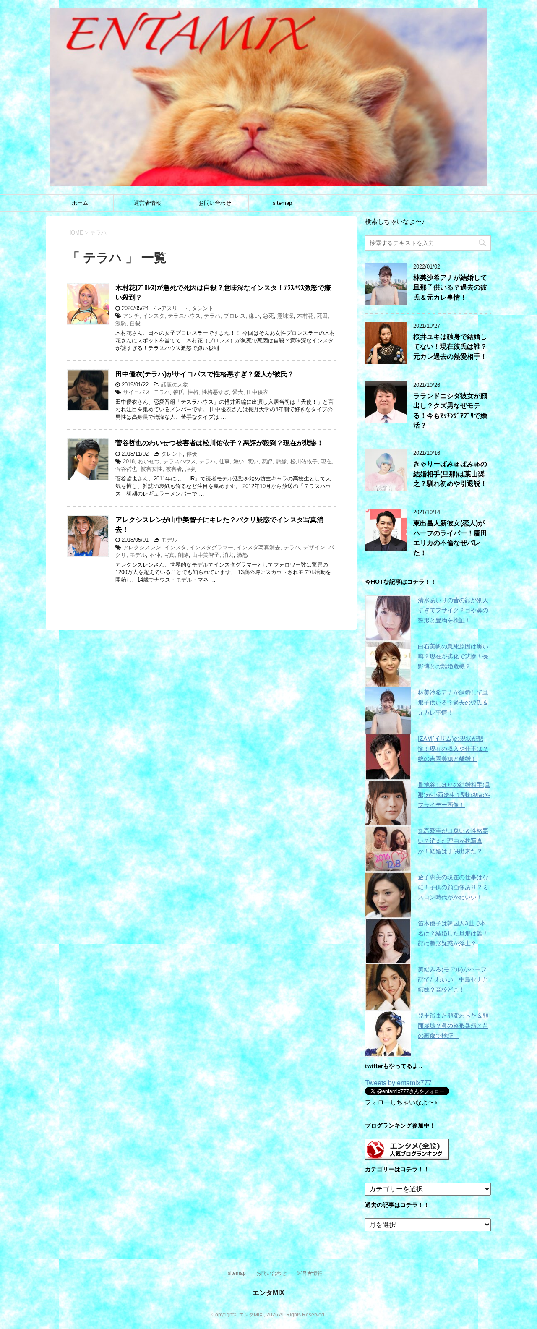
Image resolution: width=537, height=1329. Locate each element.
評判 (190, 469)
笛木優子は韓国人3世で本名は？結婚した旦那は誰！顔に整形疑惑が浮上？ (453, 933)
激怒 (120, 323)
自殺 (135, 323)
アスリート (174, 308)
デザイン (314, 547)
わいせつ (149, 461)
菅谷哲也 (126, 469)
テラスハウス (184, 316)
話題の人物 (174, 384)
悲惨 (281, 461)
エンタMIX (268, 1292)
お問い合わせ (214, 203)
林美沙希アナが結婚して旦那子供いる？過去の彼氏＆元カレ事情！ (450, 287)
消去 (228, 555)
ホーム (80, 203)
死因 (322, 316)
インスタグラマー (211, 547)
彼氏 (178, 392)
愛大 (237, 392)
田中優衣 (257, 392)
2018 (129, 461)
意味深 (285, 316)
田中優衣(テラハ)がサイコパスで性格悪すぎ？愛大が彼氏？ (204, 374)
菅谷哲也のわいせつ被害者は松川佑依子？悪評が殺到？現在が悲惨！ (219, 442)
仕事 (224, 461)
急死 (268, 316)
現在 (326, 461)
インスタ (153, 316)
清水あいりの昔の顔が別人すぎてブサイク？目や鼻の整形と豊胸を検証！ (453, 610)
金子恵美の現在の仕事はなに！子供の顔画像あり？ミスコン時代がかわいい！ (453, 887)
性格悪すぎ (215, 392)
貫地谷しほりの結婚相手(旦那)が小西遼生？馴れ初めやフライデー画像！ (454, 794)
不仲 (154, 555)
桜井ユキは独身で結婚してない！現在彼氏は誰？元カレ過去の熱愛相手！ (450, 346)
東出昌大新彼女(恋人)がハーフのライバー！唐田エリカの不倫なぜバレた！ (450, 538)
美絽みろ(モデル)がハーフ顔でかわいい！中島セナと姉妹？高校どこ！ (453, 979)
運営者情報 (147, 203)
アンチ (131, 316)
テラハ (212, 316)
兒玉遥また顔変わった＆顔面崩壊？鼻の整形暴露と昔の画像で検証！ (453, 1025)
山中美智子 (205, 555)
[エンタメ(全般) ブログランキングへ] (407, 1155)
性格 (193, 392)
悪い (253, 461)
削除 (183, 555)
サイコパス (136, 392)
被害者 (174, 469)
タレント (203, 308)
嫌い (254, 316)
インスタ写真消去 (258, 547)
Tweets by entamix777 (398, 1082)
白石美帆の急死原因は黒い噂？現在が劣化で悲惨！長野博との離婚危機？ (453, 656)
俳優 (191, 454)
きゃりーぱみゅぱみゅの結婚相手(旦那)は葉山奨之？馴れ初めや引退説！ (450, 473)
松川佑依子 (304, 461)
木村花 (305, 316)
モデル (169, 540)
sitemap (282, 203)
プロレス (234, 316)
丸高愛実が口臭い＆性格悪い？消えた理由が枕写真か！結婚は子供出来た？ (453, 841)
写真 (169, 555)
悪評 (267, 461)
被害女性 (151, 469)
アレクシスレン (142, 547)
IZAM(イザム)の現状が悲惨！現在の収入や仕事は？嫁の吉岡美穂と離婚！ (453, 748)
